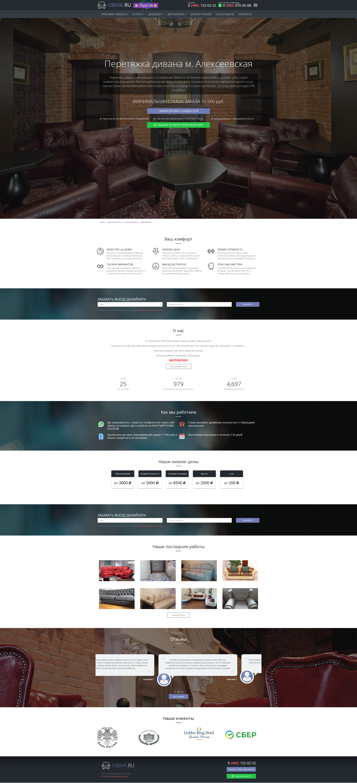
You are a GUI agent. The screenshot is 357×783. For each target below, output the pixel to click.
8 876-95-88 (237, 6)
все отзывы (178, 696)
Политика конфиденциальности (114, 776)
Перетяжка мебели (114, 14)
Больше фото (178, 615)
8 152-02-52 (202, 6)
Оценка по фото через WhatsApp (180, 125)
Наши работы (225, 14)
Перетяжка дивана (131, 222)
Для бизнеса (176, 14)
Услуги (137, 14)
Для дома (155, 14)
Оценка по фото (243, 776)
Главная (102, 222)
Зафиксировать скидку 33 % (178, 111)
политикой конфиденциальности (148, 310)
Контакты (245, 14)
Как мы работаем (178, 366)
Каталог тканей (201, 14)
